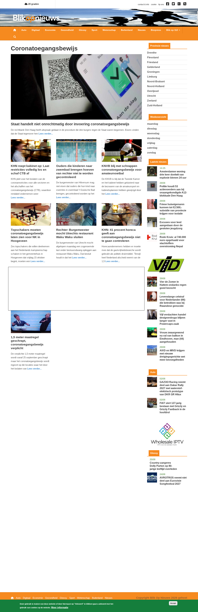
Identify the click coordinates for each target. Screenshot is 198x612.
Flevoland (153, 57)
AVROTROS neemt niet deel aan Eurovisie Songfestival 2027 (173, 480)
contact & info (143, 4)
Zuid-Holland (154, 105)
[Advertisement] (76, 288)
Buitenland (127, 30)
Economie (50, 30)
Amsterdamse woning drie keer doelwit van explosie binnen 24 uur (173, 174)
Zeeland (152, 100)
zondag (151, 152)
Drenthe (152, 52)
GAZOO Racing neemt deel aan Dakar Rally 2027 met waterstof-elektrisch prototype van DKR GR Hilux (172, 388)
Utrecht (151, 96)
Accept (173, 603)
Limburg (152, 76)
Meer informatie (59, 607)
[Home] (36, 18)
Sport (94, 30)
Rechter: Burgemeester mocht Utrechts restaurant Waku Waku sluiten (74, 233)
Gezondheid (67, 30)
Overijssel (153, 91)
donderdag (153, 138)
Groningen (153, 72)
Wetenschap (109, 30)
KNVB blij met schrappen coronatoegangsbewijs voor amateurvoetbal (122, 169)
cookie (154, 4)
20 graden (33, 4)
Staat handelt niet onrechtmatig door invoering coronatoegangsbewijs (70, 124)
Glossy (82, 30)
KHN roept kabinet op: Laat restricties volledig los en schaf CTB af (30, 169)
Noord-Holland (155, 86)
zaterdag (152, 148)
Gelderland (153, 67)
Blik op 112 (172, 30)
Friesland (152, 62)
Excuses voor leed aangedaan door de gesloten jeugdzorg (171, 225)
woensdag (153, 133)
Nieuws (142, 30)
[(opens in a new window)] (168, 4)
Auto (23, 30)
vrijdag (151, 143)
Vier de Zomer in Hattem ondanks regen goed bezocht (173, 284)
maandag (152, 124)
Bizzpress (156, 30)
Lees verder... (46, 133)
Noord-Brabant (156, 81)
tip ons (161, 4)
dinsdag (152, 128)
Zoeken (14, 36)
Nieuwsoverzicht (15, 30)
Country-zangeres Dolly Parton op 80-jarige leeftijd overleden (163, 465)
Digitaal (36, 30)
